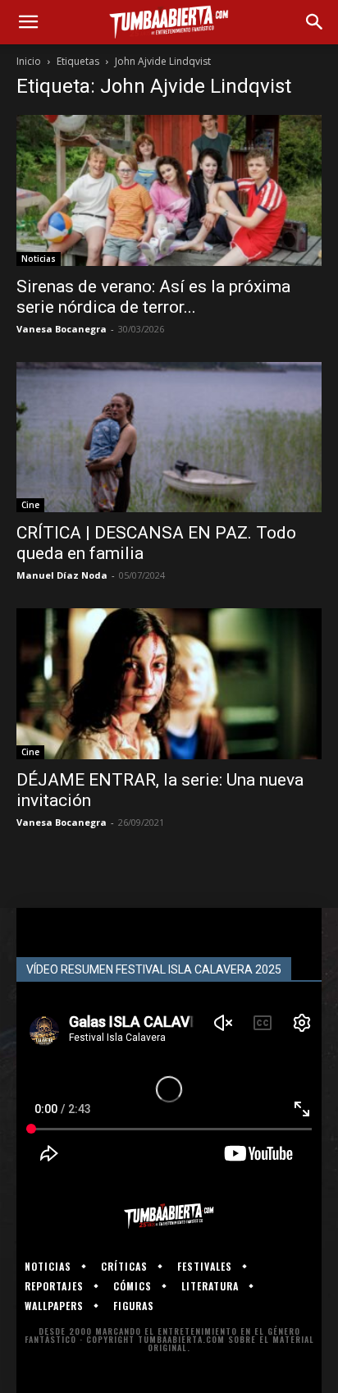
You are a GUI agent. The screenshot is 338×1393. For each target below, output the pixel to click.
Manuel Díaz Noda (61, 575)
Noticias (38, 258)
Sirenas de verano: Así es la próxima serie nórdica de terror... (153, 297)
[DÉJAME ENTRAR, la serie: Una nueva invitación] (169, 683)
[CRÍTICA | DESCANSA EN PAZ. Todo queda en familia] (169, 437)
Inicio (28, 61)
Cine (30, 505)
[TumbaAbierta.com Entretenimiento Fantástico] (169, 1215)
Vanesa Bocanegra (61, 329)
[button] (28, 22)
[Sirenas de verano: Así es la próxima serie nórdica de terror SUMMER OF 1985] (169, 190)
